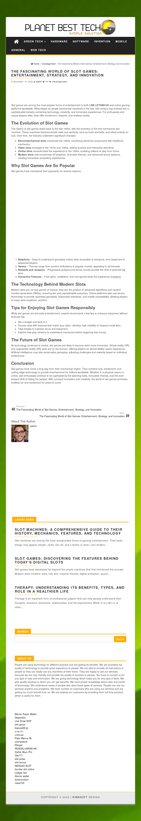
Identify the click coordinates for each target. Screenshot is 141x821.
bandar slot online (24, 769)
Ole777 (19, 755)
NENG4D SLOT (23, 765)
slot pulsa (20, 759)
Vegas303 (20, 717)
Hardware (59, 41)
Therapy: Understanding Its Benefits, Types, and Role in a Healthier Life (69, 589)
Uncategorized (59, 81)
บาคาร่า (19, 731)
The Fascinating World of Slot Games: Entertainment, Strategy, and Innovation (59, 408)
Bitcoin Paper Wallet (25, 714)
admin (39, 81)
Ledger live (21, 772)
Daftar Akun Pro (23, 752)
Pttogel (18, 745)
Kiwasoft (80, 797)
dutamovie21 (22, 779)
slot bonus (20, 762)
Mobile (121, 41)
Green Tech (34, 41)
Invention (102, 41)
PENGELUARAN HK (26, 748)
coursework (21, 741)
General (18, 50)
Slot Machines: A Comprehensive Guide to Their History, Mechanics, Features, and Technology (68, 531)
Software (81, 41)
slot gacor (20, 724)
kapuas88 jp (21, 728)
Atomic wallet (22, 776)
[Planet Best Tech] (16, 41)
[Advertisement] (60, 8)
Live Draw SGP (23, 721)
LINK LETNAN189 (99, 105)
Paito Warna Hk (23, 738)
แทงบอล (19, 734)
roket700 (19, 783)
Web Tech (38, 50)
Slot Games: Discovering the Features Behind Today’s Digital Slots (66, 560)
